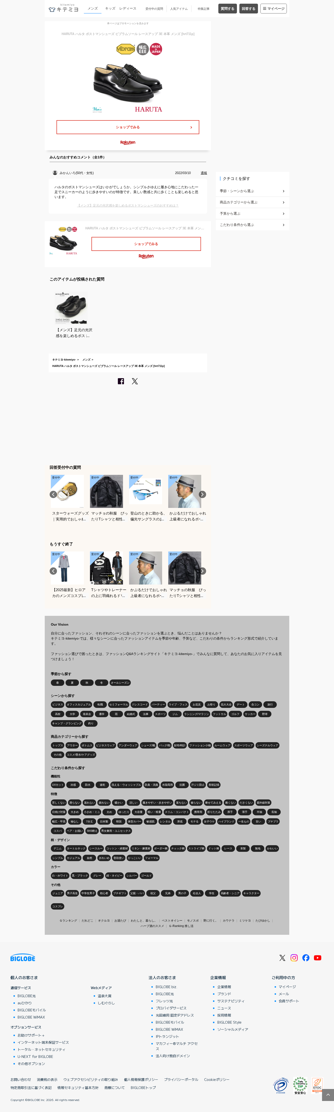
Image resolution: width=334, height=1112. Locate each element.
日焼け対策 (59, 811)
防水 (87, 784)
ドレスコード (140, 704)
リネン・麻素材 (141, 848)
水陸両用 (167, 784)
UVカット (58, 784)
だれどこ (87, 920)
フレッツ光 (164, 1000)
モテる (194, 821)
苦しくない (59, 802)
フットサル (219, 714)
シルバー (131, 875)
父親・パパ (137, 893)
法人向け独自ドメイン (173, 1055)
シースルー (96, 848)
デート (241, 704)
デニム (58, 848)
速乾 (102, 784)
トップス (57, 745)
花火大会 (226, 704)
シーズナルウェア (267, 745)
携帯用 (198, 811)
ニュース (224, 1008)
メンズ (93, 8)
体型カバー (134, 821)
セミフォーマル (118, 704)
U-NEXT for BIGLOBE (35, 1056)
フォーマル (151, 857)
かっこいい (134, 857)
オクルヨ (104, 920)
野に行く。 (210, 920)
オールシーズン (120, 682)
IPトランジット (167, 1036)
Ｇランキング (68, 920)
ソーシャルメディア (232, 1029)
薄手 (244, 811)
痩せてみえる (213, 802)
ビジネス (57, 704)
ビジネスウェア (105, 745)
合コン (255, 704)
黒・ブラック (80, 875)
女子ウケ (209, 821)
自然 (89, 857)
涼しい (133, 802)
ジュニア (57, 893)
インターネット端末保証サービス (43, 1042)
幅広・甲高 (59, 821)
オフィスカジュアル (79, 704)
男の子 (182, 893)
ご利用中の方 (283, 977)
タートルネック (76, 848)
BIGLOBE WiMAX (31, 1017)
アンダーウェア (128, 745)
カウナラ (228, 920)
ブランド (224, 993)
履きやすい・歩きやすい (157, 802)
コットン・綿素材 (117, 848)
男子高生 (72, 893)
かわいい (272, 848)
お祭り (211, 704)
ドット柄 (213, 848)
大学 (72, 714)
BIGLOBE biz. (166, 986)
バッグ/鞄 (164, 745)
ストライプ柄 (196, 848)
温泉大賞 (104, 995)
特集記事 (204, 9)
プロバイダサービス (171, 1008)
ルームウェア (222, 745)
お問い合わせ (21, 1079)
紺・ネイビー (114, 875)
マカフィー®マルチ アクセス (177, 1046)
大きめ (75, 811)
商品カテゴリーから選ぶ (238, 202)
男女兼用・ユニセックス (116, 830)
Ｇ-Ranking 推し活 (181, 926)
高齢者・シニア (230, 893)
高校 (57, 714)
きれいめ (104, 857)
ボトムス (87, 745)
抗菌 (182, 784)
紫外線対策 (263, 802)
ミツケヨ (245, 920)
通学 (101, 714)
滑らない (74, 802)
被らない (196, 802)
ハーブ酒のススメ (152, 926)
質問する (227, 9)
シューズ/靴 (148, 745)
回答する (249, 9)
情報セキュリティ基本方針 (78, 1087)
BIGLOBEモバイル (32, 1009)
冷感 (73, 784)
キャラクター (251, 893)
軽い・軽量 (154, 811)
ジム (175, 714)
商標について (114, 1087)
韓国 (119, 821)
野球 (264, 714)
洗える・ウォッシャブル (126, 784)
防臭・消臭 (151, 784)
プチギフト (120, 893)
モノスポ (193, 920)
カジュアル (73, 857)
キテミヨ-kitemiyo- (64, 359)
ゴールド (146, 875)
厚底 (180, 821)
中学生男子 (88, 893)
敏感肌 (150, 821)
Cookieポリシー (217, 1079)
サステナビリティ (231, 1000)
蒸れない (89, 802)
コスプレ (57, 906)
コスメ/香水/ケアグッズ (81, 754)
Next (202, 494)
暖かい (119, 802)
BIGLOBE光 (27, 995)
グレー (97, 875)
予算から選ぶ (230, 213)
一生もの (243, 821)
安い (258, 821)
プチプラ (273, 821)
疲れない (104, 802)
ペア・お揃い (75, 830)
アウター (72, 745)
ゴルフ (235, 714)
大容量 (138, 811)
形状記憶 (214, 784)
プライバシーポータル (181, 1079)
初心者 (104, 893)
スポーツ (160, 714)
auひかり (25, 1002)
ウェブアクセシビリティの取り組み (90, 1079)
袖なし (75, 821)
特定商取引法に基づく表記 (31, 1087)
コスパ (58, 830)
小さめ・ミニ (92, 811)
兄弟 (167, 893)
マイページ (276, 9)
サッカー (250, 714)
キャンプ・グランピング (67, 723)
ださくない (246, 802)
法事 (145, 714)
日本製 (104, 821)
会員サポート (289, 1000)
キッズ (110, 8)
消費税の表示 (47, 1079)
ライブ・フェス (178, 704)
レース (228, 848)
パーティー (158, 704)
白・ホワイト (60, 875)
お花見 (197, 704)
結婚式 (131, 714)
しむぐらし (106, 1002)
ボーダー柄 (160, 848)
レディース (127, 8)
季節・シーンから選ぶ (237, 191)
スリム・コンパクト (177, 811)
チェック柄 (178, 848)
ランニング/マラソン (196, 714)
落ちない (181, 802)
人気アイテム (179, 9)
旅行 (270, 704)
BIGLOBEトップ (143, 1087)
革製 (243, 848)
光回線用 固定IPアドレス (175, 1015)
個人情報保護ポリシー (141, 1079)
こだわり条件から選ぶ (237, 225)
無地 (257, 848)
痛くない (230, 802)
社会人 (197, 893)
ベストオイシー (172, 920)
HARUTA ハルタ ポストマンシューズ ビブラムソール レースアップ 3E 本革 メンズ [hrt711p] (108, 365)
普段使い (118, 857)
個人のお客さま (24, 977)
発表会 (87, 714)
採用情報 (224, 1015)
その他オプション (31, 1063)
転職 (100, 704)
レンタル (165, 821)
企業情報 (218, 977)
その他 (58, 754)
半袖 (259, 811)
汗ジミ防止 (198, 784)
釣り (91, 723)
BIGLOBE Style (229, 1022)
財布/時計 (180, 745)
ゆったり (124, 811)
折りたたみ (214, 811)
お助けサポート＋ (31, 1035)
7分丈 (89, 821)
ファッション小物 (200, 745)
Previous (53, 494)
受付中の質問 (154, 9)
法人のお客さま (162, 977)
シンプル (57, 857)
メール (284, 993)
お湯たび (120, 920)
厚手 (230, 811)
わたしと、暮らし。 (144, 920)
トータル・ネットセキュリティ (42, 1049)
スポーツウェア (243, 745)
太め (109, 811)
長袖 (274, 811)
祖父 (153, 893)
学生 (211, 893)
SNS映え (92, 830)
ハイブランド (226, 821)
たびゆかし (263, 920)
